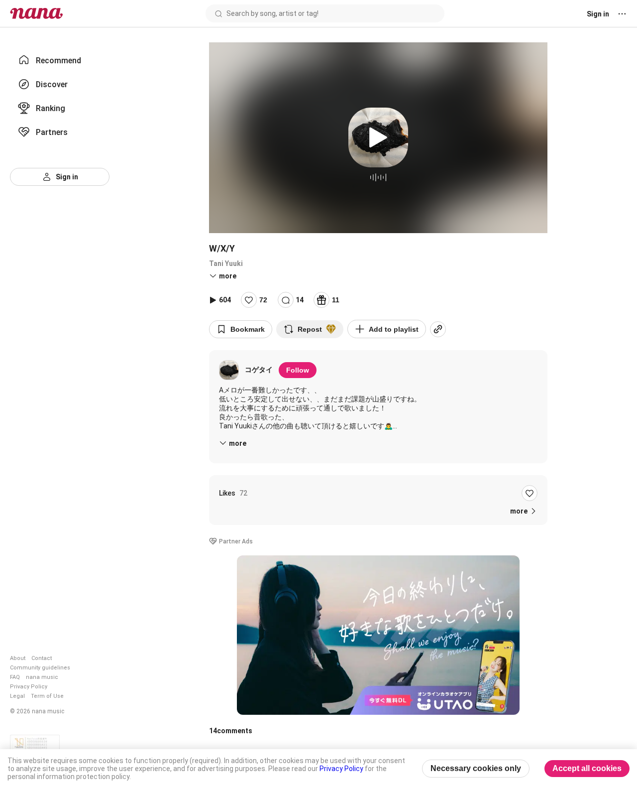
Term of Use (47, 696)
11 (335, 300)
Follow (297, 370)
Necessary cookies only (475, 768)
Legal (17, 696)
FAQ (15, 677)
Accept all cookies (587, 768)
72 (263, 300)
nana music (42, 677)
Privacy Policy (28, 686)
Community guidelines (40, 667)
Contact (41, 658)
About (17, 658)
